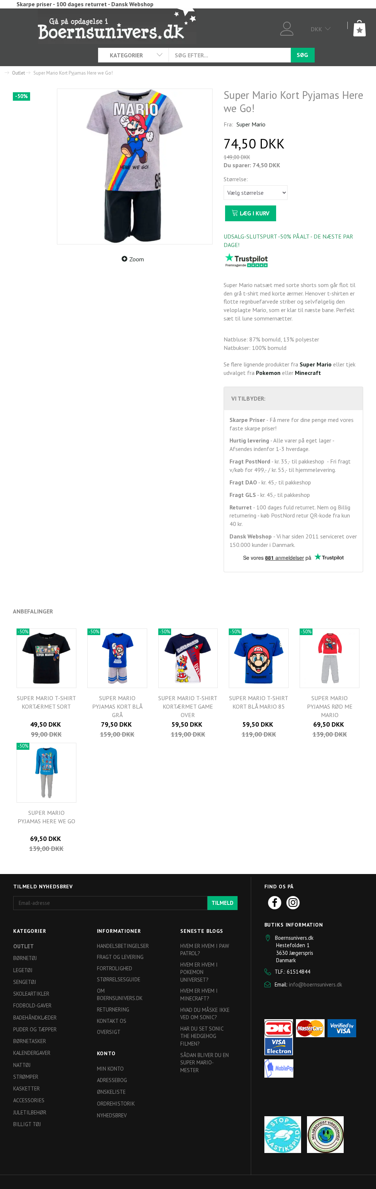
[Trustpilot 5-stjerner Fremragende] (246, 260)
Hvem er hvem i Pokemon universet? (199, 972)
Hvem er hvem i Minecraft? (199, 994)
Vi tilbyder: (248, 398)
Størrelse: (236, 179)
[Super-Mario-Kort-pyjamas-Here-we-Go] (135, 166)
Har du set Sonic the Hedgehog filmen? (201, 1036)
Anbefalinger (33, 611)
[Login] (287, 28)
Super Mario (250, 124)
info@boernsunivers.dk (315, 984)
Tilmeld (223, 902)
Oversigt (108, 1031)
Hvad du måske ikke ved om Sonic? (204, 1013)
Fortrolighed (114, 968)
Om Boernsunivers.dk (119, 994)
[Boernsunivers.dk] (117, 25)
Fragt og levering (120, 956)
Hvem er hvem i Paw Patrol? (204, 949)
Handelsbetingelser (123, 945)
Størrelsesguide (118, 979)
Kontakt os (111, 1020)
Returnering (113, 1009)
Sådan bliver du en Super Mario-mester (204, 1063)
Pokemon (268, 372)
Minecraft (308, 372)
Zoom (136, 259)
